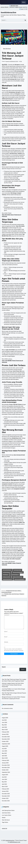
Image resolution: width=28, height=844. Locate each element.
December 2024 (6, 765)
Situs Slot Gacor (7, 48)
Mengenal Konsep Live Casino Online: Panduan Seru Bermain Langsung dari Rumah (13, 697)
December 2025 (6, 736)
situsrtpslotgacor (15, 574)
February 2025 (5, 760)
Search (4, 667)
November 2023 (6, 796)
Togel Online (5, 822)
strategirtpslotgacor (7, 579)
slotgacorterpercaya (17, 576)
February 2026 (5, 732)
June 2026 (4, 722)
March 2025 (5, 758)
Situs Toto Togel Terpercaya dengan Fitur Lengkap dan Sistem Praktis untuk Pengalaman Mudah (14, 680)
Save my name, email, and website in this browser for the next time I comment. (13, 649)
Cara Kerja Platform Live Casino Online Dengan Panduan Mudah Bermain (13, 689)
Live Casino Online (6, 815)
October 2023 (5, 798)
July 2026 (4, 720)
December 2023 (6, 793)
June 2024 (4, 779)
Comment (7, 614)
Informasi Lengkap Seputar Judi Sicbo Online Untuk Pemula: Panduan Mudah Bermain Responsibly (13, 685)
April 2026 (4, 727)
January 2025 (5, 762)
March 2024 (5, 786)
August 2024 (5, 774)
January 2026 (5, 734)
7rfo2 (21, 61)
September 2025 (6, 743)
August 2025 (5, 746)
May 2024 (4, 781)
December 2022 (6, 800)
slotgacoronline (6, 576)
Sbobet (3, 817)
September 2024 (6, 772)
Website (6, 642)
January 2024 (5, 791)
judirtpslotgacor (6, 572)
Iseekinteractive (8, 12)
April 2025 (4, 755)
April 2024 (4, 784)
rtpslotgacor (6, 574)
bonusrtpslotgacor (7, 570)
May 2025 (4, 753)
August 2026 (5, 717)
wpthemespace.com (14, 842)
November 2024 (6, 767)
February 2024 (5, 788)
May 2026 (4, 724)
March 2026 (5, 729)
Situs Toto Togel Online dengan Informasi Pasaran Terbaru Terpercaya (14, 693)
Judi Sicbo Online (6, 812)
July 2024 (4, 777)
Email (6, 636)
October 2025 (5, 741)
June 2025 (4, 751)
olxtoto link (4, 828)
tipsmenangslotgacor (19, 579)
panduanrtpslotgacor (18, 572)
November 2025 (6, 739)
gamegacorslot (17, 570)
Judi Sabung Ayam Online (8, 810)
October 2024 (5, 770)
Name (6, 631)
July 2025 (4, 748)
